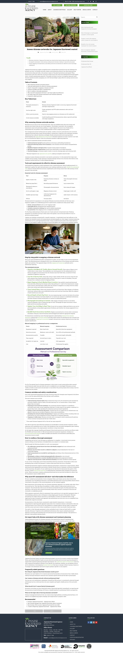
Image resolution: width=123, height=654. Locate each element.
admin (57, 52)
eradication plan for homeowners (65, 561)
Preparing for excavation (42, 319)
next (52, 611)
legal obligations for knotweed (43, 136)
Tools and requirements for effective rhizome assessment (42, 86)
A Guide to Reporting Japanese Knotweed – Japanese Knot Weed (44, 606)
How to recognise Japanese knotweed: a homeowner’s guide (89, 50)
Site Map (72, 639)
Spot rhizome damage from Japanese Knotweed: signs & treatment (45, 603)
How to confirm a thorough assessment (38, 91)
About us (72, 624)
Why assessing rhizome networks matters (38, 84)
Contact (95, 9)
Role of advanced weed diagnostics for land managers (89, 28)
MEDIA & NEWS (87, 9)
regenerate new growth (45, 153)
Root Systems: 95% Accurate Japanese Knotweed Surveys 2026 (44, 605)
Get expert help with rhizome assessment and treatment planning (45, 94)
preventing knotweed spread (32, 433)
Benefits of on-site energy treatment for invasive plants (88, 44)
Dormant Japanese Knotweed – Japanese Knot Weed (41, 601)
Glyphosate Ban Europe (87, 61)
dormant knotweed (48, 565)
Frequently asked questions (35, 96)
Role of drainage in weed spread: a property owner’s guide (89, 33)
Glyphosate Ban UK (86, 64)
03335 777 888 (31, 1)
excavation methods (42, 317)
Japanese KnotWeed (44, 52)
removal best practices (40, 470)
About (50, 9)
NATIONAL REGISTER (71, 5)
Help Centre (77, 9)
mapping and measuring (58, 263)
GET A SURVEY (57, 5)
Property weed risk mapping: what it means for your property (89, 39)
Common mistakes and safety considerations (39, 89)
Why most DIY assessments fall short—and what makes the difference (46, 92)
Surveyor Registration (77, 637)
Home (44, 9)
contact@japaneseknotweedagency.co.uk (49, 1)
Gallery (69, 9)
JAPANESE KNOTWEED (59, 9)
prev (34, 611)
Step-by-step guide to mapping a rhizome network (40, 88)
